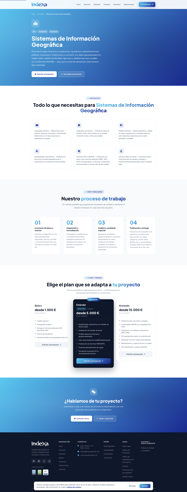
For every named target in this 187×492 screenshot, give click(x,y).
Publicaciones (129, 4)
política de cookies (74, 487)
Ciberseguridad (109, 446)
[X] (44, 461)
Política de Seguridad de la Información (128, 459)
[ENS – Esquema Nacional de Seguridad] (45, 472)
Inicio (79, 4)
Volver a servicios (106, 419)
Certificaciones (127, 476)
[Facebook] (39, 461)
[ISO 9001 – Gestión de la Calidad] (34, 472)
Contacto (107, 4)
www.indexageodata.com (88, 455)
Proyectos (117, 4)
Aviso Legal (126, 446)
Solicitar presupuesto (45, 74)
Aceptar (145, 486)
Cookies (125, 466)
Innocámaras (108, 454)
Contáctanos (146, 4)
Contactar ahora (82, 419)
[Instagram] (49, 461)
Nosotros (97, 4)
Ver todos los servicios (72, 74)
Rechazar (132, 486)
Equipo (61, 458)
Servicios (87, 4)
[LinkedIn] (34, 461)
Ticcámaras (108, 458)
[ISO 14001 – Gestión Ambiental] (39, 472)
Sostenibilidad (109, 450)
